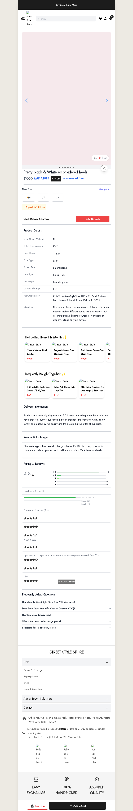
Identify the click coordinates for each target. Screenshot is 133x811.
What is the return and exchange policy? (66, 621)
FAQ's (26, 682)
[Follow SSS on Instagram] (66, 754)
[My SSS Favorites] (100, 18)
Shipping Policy (31, 676)
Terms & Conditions (33, 688)
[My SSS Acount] (105, 18)
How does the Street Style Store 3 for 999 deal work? (66, 602)
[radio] (28, 198)
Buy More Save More (66, 4)
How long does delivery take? (66, 614)
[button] (59, 167)
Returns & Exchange (33, 670)
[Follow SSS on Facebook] (39, 754)
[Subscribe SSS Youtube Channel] (94, 754)
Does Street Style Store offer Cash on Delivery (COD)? (66, 608)
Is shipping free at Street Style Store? (66, 627)
